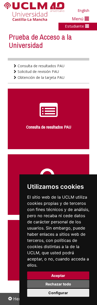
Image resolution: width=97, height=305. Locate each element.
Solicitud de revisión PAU (38, 71)
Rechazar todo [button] (58, 284)
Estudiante (75, 26)
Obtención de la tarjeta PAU (40, 77)
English (83, 10)
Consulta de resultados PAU (40, 65)
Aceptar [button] (58, 275)
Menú (78, 19)
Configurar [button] (58, 293)
